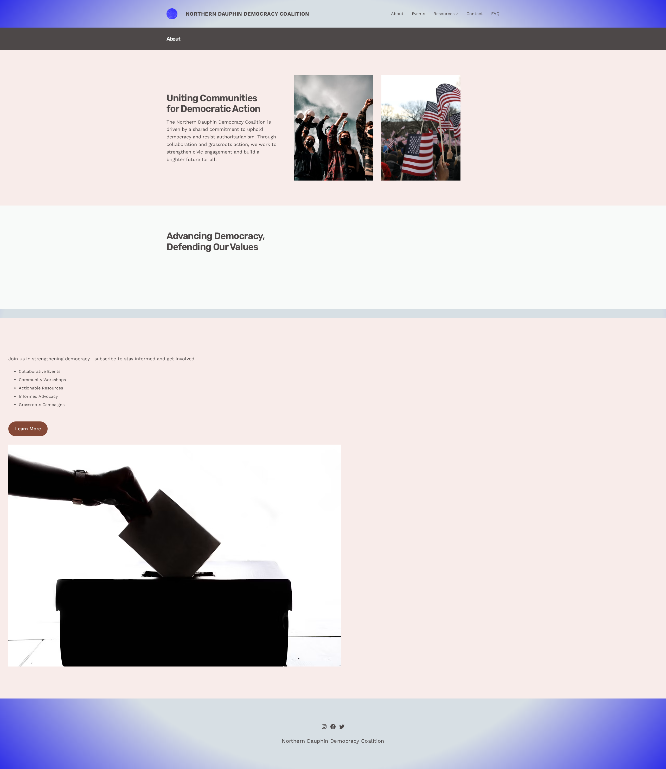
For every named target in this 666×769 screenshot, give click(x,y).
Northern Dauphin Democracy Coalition (247, 14)
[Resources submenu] (457, 13)
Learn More (28, 428)
